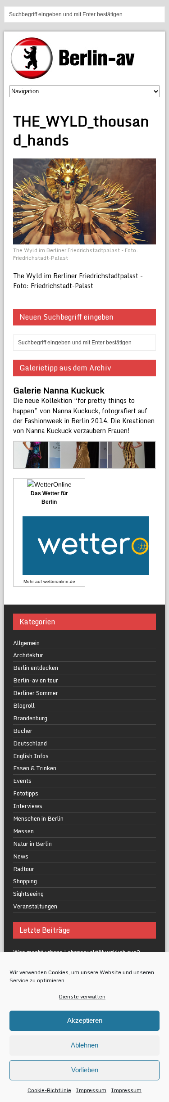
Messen (23, 831)
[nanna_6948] (131, 463)
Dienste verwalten (82, 996)
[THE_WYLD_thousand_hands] (84, 239)
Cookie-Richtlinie (49, 1090)
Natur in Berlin (32, 844)
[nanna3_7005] (84, 463)
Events (22, 781)
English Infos (31, 756)
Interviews (27, 806)
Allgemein (26, 643)
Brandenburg (30, 718)
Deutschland (30, 743)
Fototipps (25, 793)
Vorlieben (84, 1070)
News (20, 856)
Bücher (22, 731)
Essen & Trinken (34, 768)
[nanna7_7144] (37, 463)
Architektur (28, 655)
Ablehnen (84, 1045)
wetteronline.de (59, 581)
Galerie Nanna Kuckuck (58, 390)
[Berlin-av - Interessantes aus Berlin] (76, 76)
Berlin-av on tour (35, 680)
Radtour (23, 869)
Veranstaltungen (35, 906)
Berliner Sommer (35, 693)
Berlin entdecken (35, 668)
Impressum (91, 1090)
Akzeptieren (84, 1020)
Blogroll (24, 705)
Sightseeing (28, 894)
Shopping (25, 881)
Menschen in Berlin (38, 818)
